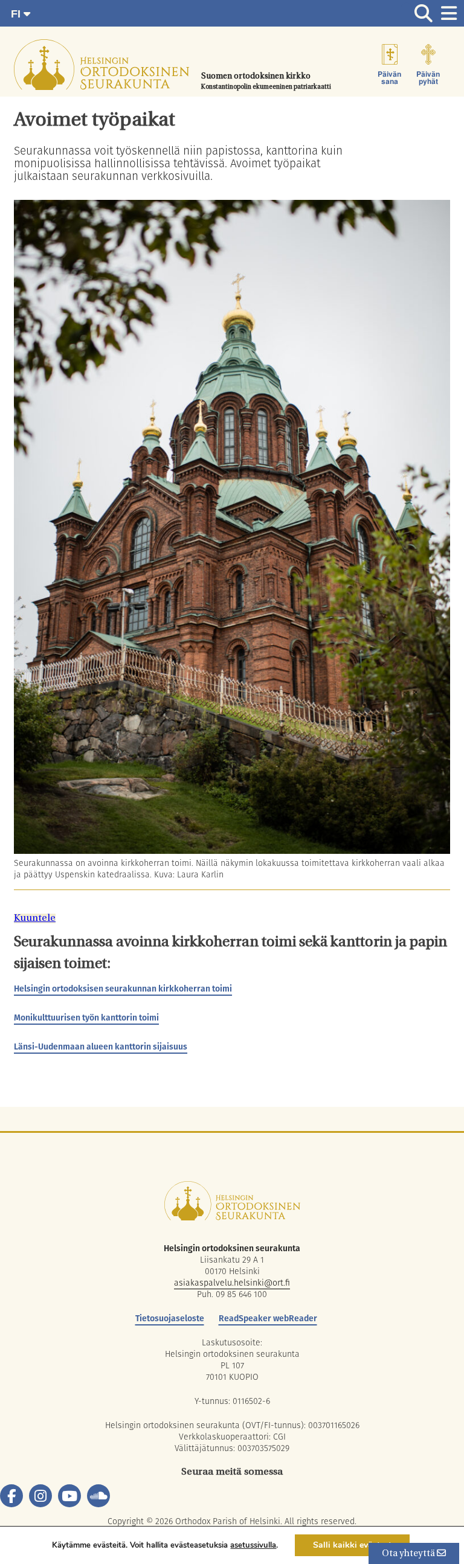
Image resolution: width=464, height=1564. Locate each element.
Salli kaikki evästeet (352, 1545)
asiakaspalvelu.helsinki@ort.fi (232, 1283)
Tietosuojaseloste (169, 1318)
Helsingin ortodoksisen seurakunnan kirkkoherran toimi (123, 988)
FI (17, 14)
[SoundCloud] (98, 1495)
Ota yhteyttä (409, 1554)
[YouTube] (69, 1495)
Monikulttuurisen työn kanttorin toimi (86, 1017)
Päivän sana (389, 78)
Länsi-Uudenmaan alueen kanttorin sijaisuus (100, 1046)
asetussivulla (253, 1545)
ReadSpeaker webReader (268, 1318)
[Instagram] (40, 1495)
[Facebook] (11, 1495)
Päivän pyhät (428, 78)
